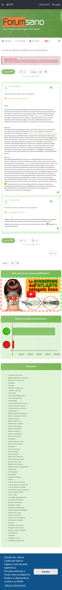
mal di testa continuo (16, 482)
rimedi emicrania (15, 515)
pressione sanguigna (16, 507)
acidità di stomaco (15, 375)
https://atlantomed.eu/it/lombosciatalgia (42, 133)
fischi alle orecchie (15, 457)
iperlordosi (12, 469)
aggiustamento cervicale (18, 378)
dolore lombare (14, 431)
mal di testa (39, 115)
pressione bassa (14, 505)
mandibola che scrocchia (18, 490)
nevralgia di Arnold (15, 500)
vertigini (11, 535)
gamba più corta (14, 462)
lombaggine (13, 472)
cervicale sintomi (15, 398)
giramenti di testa (15, 464)
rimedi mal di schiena (16, 518)
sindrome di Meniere (16, 528)
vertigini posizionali (16, 541)
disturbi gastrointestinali (17, 413)
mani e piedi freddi (15, 492)
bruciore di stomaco (16, 380)
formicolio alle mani (16, 459)
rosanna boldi (14, 200)
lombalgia (12, 474)
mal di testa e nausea (16, 487)
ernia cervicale (14, 449)
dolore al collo (13, 418)
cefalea (11, 385)
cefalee (26, 163)
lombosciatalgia (14, 477)
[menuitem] (9, 4)
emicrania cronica (15, 444)
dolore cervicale (14, 429)
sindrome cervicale (15, 525)
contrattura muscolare (17, 408)
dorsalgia (11, 439)
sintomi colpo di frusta (17, 530)
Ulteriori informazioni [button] (15, 585)
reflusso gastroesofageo (17, 510)
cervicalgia (12, 401)
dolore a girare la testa (17, 416)
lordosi (10, 479)
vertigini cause (14, 538)
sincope (11, 523)
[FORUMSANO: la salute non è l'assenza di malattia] (27, 22)
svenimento (13, 533)
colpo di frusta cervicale (18, 403)
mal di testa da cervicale (18, 485)
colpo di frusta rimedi (16, 406)
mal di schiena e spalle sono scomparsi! (24, 50)
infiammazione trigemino (18, 467)
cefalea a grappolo (15, 388)
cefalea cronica (14, 391)
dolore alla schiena (15, 424)
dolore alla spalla (14, 426)
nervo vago (12, 495)
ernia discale (13, 451)
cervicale (12, 393)
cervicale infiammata (16, 396)
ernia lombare (13, 454)
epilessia (11, 446)
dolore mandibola (15, 434)
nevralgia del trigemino (17, 497)
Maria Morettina (15, 86)
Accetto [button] (46, 572)
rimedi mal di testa (15, 520)
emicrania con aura (16, 441)
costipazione (13, 411)
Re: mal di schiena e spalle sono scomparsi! (20, 207)
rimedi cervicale (14, 513)
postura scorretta (15, 502)
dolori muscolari (14, 436)
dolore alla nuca (14, 421)
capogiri (11, 383)
